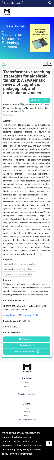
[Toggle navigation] (47, 12)
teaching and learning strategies (18, 274)
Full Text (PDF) (41, 100)
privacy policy (21, 449)
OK (49, 443)
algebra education (27, 269)
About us (27, 416)
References (26, 345)
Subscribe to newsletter (27, 394)
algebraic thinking (11, 264)
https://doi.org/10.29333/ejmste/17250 (20, 315)
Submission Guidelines (27, 419)
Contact (27, 390)
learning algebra (11, 269)
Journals (27, 386)
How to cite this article (26, 351)
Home (27, 383)
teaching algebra (28, 264)
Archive (27, 412)
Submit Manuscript (12, 3)
